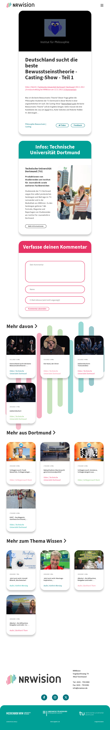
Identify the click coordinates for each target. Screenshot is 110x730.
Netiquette (55, 721)
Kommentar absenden (37, 309)
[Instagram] (55, 697)
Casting (28, 126)
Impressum (99, 721)
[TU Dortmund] (91, 713)
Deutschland (66, 103)
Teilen (63, 125)
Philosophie (30, 124)
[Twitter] (65, 697)
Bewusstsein (40, 124)
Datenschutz (11, 721)
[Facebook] (44, 697)
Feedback (78, 125)
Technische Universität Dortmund (51, 87)
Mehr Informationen (36, 226)
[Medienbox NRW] (18, 713)
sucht (74, 103)
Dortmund (70, 87)
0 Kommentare (70, 89)
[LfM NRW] (55, 713)
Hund (47, 109)
